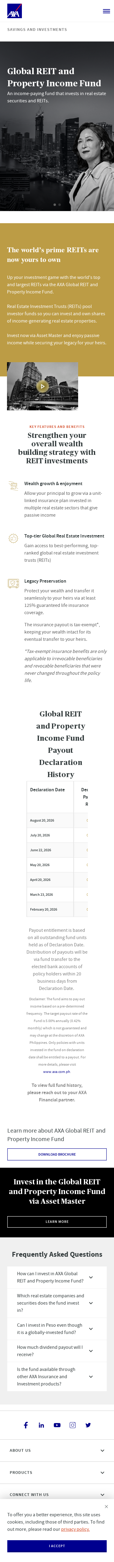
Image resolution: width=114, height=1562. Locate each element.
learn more (57, 1221)
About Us (20, 1450)
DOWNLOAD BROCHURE (57, 1154)
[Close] (106, 1506)
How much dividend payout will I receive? (50, 1351)
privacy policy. (75, 1529)
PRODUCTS (21, 1472)
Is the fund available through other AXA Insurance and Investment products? (46, 1376)
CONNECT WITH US (29, 1494)
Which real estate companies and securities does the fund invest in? (50, 1303)
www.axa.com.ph (56, 1071)
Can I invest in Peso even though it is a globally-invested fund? (49, 1328)
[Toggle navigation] (106, 11)
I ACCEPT (57, 1546)
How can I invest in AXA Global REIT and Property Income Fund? (50, 1277)
